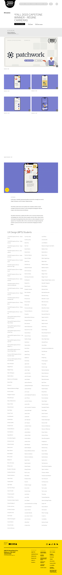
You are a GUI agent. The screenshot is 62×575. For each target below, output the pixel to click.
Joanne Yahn (27, 413)
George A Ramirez (28, 320)
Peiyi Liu (43, 354)
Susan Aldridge (45, 453)
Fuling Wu (27, 314)
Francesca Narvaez (28, 308)
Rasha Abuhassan (45, 379)
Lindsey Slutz (27, 525)
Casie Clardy (9, 478)
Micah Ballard (44, 286)
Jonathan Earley (28, 426)
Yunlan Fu (44, 516)
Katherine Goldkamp (29, 457)
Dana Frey (27, 242)
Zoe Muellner (44, 525)
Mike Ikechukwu (45, 301)
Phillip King (44, 357)
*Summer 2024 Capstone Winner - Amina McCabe (14, 359)
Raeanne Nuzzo (45, 376)
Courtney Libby (28, 236)
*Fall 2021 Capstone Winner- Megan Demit (14, 270)
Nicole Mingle (44, 329)
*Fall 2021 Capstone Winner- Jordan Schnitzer (14, 256)
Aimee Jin (9, 385)
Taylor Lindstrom (45, 469)
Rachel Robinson (45, 373)
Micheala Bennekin (46, 292)
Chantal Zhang (10, 497)
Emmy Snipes (27, 301)
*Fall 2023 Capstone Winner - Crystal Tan (15, 289)
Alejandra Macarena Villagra (13, 388)
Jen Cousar (27, 391)
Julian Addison (27, 432)
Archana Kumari (10, 441)
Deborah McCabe (28, 267)
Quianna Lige (44, 367)
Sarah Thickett (45, 413)
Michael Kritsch (45, 289)
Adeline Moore (10, 376)
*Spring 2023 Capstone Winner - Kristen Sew (14, 331)
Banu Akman (10, 450)
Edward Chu (27, 283)
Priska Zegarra (45, 360)
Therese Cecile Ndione (46, 475)
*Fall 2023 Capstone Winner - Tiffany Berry (15, 303)
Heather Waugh (28, 339)
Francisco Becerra (28, 311)
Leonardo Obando (28, 512)
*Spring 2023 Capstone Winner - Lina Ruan (15, 336)
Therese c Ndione (45, 472)
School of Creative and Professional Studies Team (11, 33)
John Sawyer (27, 422)
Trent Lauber (44, 488)
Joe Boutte (27, 416)
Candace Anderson (11, 472)
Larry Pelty (27, 497)
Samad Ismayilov (45, 404)
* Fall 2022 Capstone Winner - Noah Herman (14, 242)
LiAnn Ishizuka (27, 519)
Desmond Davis (28, 273)
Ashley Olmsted (10, 444)
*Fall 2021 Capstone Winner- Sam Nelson (14, 275)
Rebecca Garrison (45, 385)
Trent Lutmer (44, 491)
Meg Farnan (44, 270)
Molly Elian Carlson (45, 308)
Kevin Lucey (27, 472)
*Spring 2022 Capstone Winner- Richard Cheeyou (14, 317)
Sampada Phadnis (45, 407)
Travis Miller (44, 485)
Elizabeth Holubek (28, 289)
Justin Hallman (28, 438)
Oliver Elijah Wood (45, 339)
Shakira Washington (46, 419)
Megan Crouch (45, 277)
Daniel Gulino (27, 252)
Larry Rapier (27, 500)
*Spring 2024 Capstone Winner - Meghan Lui (14, 345)
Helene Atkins (27, 345)
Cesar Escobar (10, 490)
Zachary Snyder (45, 522)
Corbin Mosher (10, 522)
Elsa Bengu (27, 295)
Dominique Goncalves (29, 277)
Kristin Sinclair (27, 491)
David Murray (27, 264)
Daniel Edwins (27, 249)
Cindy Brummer (10, 512)
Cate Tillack (9, 484)
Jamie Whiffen (28, 373)
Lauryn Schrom (28, 509)
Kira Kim (26, 481)
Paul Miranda (44, 351)
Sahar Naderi (44, 401)
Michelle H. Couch (45, 298)
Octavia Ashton (45, 336)
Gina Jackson (27, 323)
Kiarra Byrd (27, 475)
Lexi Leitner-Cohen (29, 516)
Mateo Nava (44, 261)
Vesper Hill (44, 503)
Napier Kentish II (45, 317)
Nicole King (44, 326)
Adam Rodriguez (10, 373)
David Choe (27, 261)
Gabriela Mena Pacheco (29, 317)
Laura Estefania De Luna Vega (31, 503)
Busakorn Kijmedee (11, 469)
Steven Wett (44, 450)
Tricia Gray (44, 494)
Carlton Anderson (11, 475)
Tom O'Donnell (45, 478)
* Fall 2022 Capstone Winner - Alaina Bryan (15, 237)
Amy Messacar (10, 416)
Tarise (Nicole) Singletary (47, 466)
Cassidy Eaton (10, 481)
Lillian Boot (27, 522)
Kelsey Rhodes (28, 469)
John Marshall (27, 419)
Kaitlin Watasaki (28, 447)
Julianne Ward (27, 435)
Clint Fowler (9, 515)
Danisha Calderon (28, 255)
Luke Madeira (44, 242)
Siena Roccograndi (45, 438)
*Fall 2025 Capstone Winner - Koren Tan (14, 312)
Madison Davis (45, 249)
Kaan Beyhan (27, 444)
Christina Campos (11, 509)
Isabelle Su (27, 357)
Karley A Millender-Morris (30, 450)
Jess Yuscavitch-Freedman (30, 407)
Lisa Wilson (44, 236)
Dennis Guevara (28, 270)
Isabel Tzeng (27, 354)
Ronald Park (44, 391)
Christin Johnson (10, 506)
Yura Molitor (44, 519)
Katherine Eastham (28, 453)
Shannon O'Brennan (46, 429)
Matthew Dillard (45, 264)
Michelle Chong (45, 295)
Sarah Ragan (44, 410)
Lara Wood (27, 494)
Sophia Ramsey (45, 444)
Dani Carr (26, 245)
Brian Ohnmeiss (10, 463)
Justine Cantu (27, 441)
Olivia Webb (44, 345)
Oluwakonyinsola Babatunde (47, 348)
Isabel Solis (27, 351)
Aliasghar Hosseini (11, 394)
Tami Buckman (45, 463)
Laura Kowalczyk (28, 506)
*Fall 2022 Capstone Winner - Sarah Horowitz (14, 279)
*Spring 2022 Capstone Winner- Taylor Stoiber (14, 322)
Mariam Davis (44, 255)
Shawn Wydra (44, 432)
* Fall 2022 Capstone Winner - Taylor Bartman (14, 246)
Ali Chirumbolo (10, 391)
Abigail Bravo (10, 366)
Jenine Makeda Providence (30, 394)
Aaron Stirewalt (10, 363)
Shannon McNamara (46, 426)
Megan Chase (44, 273)
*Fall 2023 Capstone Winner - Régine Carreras (15, 293)
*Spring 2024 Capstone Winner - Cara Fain (14, 340)
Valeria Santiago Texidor (46, 500)
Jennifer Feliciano (28, 401)
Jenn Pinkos (27, 398)
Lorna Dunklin (44, 239)
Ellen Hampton (28, 292)
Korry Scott (27, 488)
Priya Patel (44, 363)
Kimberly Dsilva (28, 478)
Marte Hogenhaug (45, 258)
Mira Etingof (44, 304)
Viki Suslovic (44, 509)
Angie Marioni (10, 435)
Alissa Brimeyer (10, 397)
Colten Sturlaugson (11, 518)
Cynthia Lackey (28, 239)
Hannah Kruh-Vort (28, 329)
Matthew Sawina (45, 267)
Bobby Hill (9, 459)
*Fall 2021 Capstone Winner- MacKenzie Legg (13, 265)
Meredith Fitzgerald (46, 283)
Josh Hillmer (27, 429)
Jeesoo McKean (28, 388)
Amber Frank (10, 413)
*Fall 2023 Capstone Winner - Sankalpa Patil (13, 298)
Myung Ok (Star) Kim (46, 314)
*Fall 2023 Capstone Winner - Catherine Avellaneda (13, 284)
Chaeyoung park (10, 494)
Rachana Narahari (45, 370)
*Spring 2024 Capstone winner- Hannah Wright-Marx (14, 350)
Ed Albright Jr (27, 280)
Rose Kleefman (45, 394)
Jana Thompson (28, 376)
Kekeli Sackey (27, 466)
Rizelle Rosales (45, 388)
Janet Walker (27, 379)
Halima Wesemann (28, 326)
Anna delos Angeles (11, 438)
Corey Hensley (10, 525)
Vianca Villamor (45, 506)
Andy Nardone (10, 431)
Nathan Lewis (44, 320)
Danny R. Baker (28, 258)
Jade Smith (27, 363)
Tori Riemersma (45, 481)
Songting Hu (44, 441)
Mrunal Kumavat (45, 311)
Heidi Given (27, 342)
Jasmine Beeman (28, 382)
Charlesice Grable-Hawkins (13, 500)
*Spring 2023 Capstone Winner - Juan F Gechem (14, 326)
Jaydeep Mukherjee (29, 385)
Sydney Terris (44, 460)
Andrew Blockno (10, 428)
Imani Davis (27, 348)
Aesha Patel (9, 382)
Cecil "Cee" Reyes (11, 487)
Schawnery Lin (45, 416)
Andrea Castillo (10, 422)
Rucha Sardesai (45, 398)
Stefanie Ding (44, 447)
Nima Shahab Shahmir (46, 332)
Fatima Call (27, 304)
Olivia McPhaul (45, 342)
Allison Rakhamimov (11, 400)
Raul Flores (44, 382)
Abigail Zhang (10, 369)
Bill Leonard (9, 456)
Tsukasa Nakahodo (45, 497)
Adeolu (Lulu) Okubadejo (12, 379)
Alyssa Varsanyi (10, 407)
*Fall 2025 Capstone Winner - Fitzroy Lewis (15, 308)
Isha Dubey (27, 360)
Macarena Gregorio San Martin (48, 245)
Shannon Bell (44, 422)
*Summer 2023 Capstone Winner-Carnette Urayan (14, 355)
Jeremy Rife (27, 404)
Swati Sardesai (45, 457)
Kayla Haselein (28, 463)
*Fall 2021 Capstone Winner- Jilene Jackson (14, 251)
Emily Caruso (27, 298)
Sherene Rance (45, 435)
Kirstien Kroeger (28, 485)
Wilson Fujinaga (45, 512)
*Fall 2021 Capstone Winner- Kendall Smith (15, 260)
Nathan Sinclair (45, 323)
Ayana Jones (10, 447)
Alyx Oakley (9, 410)
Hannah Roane (28, 336)
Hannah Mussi (27, 332)
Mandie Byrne (44, 252)
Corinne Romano (10, 528)
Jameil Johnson (28, 367)
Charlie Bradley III (11, 503)
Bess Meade (10, 453)
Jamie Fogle (27, 370)
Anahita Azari (10, 419)
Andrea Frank (10, 425)
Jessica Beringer (28, 410)
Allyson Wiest (10, 404)
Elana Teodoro (27, 286)
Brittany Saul (10, 466)
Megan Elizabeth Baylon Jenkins (48, 280)
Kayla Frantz (27, 460)
